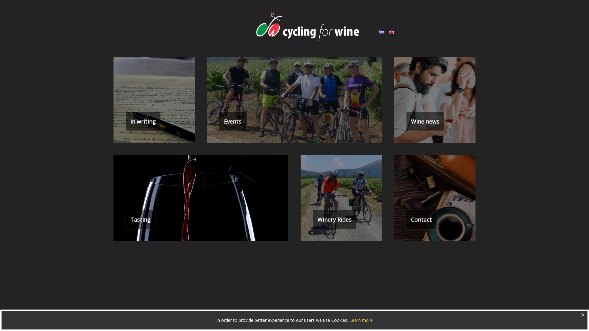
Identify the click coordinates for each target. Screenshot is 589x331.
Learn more (361, 320)
